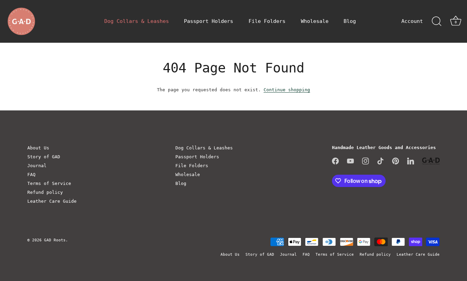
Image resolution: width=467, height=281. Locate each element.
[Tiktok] (380, 160)
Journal (36, 165)
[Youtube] (350, 160)
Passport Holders (208, 21)
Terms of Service (49, 183)
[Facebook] (335, 160)
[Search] (436, 21)
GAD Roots (55, 240)
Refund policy (45, 192)
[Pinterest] (395, 160)
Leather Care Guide (52, 201)
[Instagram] (365, 160)
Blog (350, 21)
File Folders (267, 21)
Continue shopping (287, 89)
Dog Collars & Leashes (136, 21)
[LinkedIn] (410, 160)
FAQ (31, 174)
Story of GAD (43, 156)
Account (412, 21)
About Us (38, 147)
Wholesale (315, 21)
